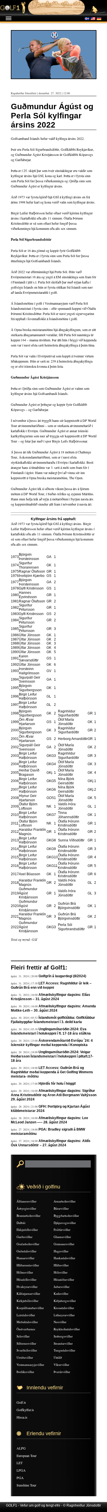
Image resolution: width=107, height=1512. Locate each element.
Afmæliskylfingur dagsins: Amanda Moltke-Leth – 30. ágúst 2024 (53, 1008)
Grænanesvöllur (64, 1244)
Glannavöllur (62, 1237)
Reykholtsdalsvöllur (67, 1329)
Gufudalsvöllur (27, 1251)
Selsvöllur (23, 1336)
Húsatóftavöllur (64, 1279)
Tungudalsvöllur (64, 1350)
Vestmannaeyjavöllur (30, 1364)
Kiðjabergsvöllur (65, 1300)
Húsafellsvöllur (27, 1279)
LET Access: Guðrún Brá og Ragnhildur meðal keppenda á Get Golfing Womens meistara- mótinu (52, 1072)
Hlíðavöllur (61, 1265)
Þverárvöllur (62, 1372)
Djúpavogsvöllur (65, 1223)
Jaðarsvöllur (62, 1286)
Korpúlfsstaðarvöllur (30, 1308)
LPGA (21, 1470)
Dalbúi (21, 1223)
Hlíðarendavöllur (28, 1265)
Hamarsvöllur (26, 1258)
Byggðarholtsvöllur (66, 1215)
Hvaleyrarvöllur (27, 1286)
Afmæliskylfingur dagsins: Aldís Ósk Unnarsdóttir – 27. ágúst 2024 (50, 1143)
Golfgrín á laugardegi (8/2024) (62, 976)
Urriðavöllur (25, 1357)
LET (20, 1462)
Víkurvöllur (61, 1364)
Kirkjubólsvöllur (28, 1300)
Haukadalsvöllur (64, 1258)
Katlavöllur (61, 1293)
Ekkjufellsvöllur (27, 1229)
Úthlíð (58, 1357)
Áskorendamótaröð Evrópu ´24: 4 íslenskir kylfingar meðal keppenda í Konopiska (52, 1043)
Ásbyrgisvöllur (26, 1208)
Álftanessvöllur (27, 1201)
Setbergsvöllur (63, 1336)
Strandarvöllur (63, 1343)
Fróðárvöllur (62, 1229)
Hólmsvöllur (25, 1272)
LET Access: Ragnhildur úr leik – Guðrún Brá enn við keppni (51, 985)
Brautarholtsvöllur (29, 1215)
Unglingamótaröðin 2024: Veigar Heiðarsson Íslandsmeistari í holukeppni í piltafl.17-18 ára (52, 1056)
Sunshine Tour (26, 1485)
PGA (20, 1477)
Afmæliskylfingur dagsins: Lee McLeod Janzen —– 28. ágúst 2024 (49, 1120)
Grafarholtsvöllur (28, 1244)
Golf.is (21, 1402)
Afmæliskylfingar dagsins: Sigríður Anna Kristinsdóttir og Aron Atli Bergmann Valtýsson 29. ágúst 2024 (53, 1095)
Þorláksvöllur (25, 1372)
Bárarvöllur (61, 1208)
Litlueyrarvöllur (64, 1315)
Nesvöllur (60, 1322)
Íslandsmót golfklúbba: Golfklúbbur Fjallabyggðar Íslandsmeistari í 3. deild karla (53, 1020)
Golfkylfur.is (25, 1409)
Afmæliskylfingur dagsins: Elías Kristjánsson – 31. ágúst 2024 (50, 997)
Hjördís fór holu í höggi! (57, 1084)
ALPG (21, 1448)
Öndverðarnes (26, 1329)
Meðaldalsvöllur (27, 1322)
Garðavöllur (25, 1237)
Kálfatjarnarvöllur (28, 1293)
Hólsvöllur (61, 1272)
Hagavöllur (61, 1251)
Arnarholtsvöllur (65, 1201)
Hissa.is (22, 1417)
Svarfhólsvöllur (27, 1350)
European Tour (27, 1455)
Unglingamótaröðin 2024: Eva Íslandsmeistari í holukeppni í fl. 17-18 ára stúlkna (51, 1031)
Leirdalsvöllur (26, 1315)
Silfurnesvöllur (26, 1343)
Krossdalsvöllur (64, 1308)
